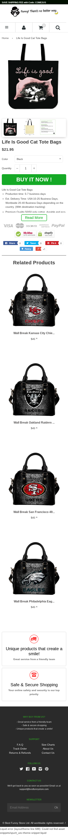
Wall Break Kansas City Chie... (34, 333)
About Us (48, 748)
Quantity (6, 168)
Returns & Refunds (20, 752)
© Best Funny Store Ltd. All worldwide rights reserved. (33, 822)
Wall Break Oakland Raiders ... (34, 422)
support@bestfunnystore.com (34, 789)
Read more (34, 218)
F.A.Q (20, 744)
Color (5, 159)
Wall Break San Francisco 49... (34, 512)
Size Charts (48, 744)
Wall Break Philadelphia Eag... (34, 601)
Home (5, 38)
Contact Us (48, 752)
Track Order (20, 748)
